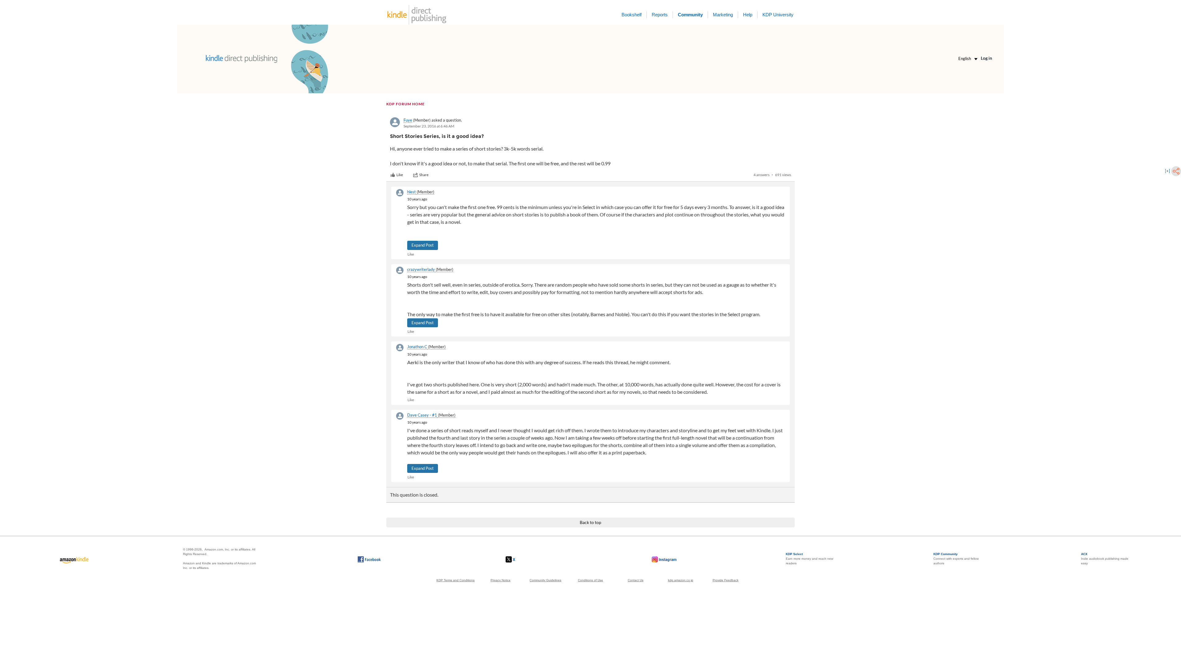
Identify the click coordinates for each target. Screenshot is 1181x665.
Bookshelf (632, 14)
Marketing (723, 14)
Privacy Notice (501, 580)
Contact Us (635, 580)
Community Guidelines (545, 580)
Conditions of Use (590, 580)
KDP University (777, 14)
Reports (660, 14)
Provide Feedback (725, 580)
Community (690, 14)
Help (747, 14)
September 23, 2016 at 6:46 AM (429, 126)
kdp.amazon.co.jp (680, 580)
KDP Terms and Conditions (455, 580)
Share (423, 174)
